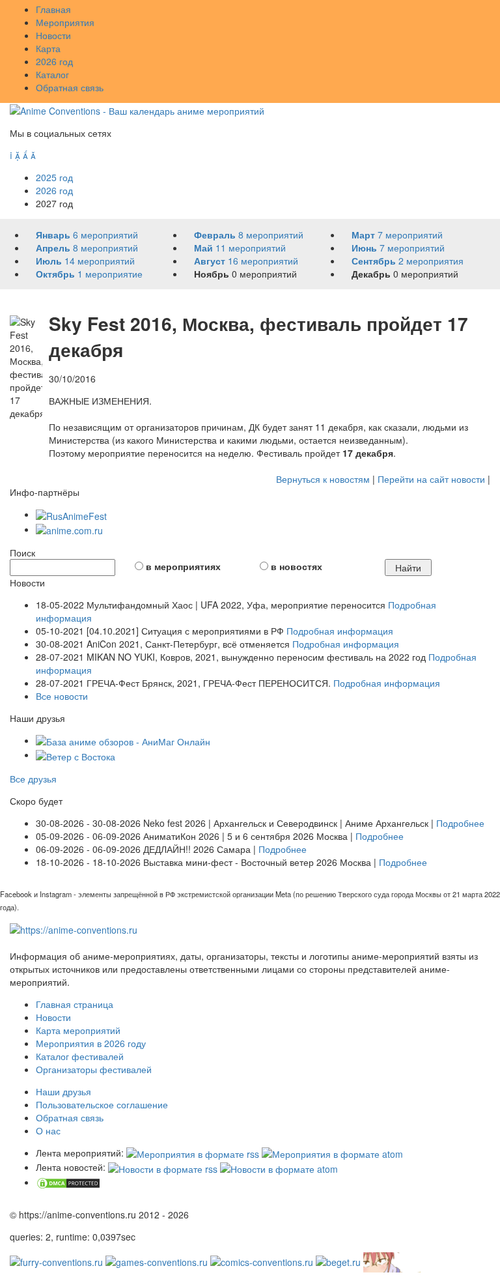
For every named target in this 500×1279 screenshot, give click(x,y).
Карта (48, 48)
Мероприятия (65, 22)
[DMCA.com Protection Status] (68, 1181)
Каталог (52, 74)
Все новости (62, 695)
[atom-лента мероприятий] (332, 1152)
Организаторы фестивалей (94, 1069)
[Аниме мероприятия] (73, 928)
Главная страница (74, 1004)
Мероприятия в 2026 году (91, 1043)
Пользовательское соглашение (102, 1104)
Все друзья (33, 778)
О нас (48, 1130)
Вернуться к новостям (323, 478)
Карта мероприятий (78, 1030)
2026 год (54, 61)
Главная (53, 9)
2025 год (54, 177)
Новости (53, 35)
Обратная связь (70, 87)
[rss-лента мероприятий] (192, 1152)
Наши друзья (63, 1091)
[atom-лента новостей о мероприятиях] (279, 1166)
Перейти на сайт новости (431, 478)
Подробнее (460, 822)
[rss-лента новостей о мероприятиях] (162, 1166)
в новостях (296, 566)
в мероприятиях (183, 566)
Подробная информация (339, 630)
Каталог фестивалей (80, 1056)
